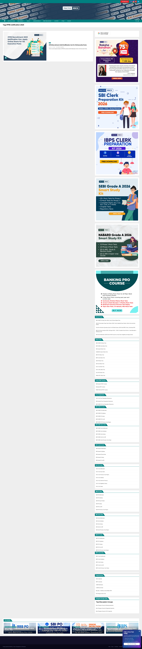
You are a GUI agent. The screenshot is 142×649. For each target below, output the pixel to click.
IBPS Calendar (99, 581)
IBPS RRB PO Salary (100, 416)
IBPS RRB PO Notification (101, 410)
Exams (28, 20)
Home (109, 646)
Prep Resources (47, 20)
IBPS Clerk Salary (99, 562)
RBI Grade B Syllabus (100, 451)
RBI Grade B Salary (100, 457)
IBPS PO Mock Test (100, 354)
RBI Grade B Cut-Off (100, 460)
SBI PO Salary (99, 503)
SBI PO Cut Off (99, 506)
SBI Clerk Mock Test (100, 363)
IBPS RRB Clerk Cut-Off (101, 437)
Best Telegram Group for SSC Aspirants (104, 611)
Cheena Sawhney (60, 47)
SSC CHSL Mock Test (100, 369)
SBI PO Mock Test (99, 360)
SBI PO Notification (100, 494)
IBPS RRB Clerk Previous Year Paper (103, 440)
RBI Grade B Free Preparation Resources (104, 401)
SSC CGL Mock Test (100, 366)
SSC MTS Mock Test (100, 372)
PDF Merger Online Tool (101, 593)
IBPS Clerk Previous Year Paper (102, 568)
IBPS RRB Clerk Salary (101, 434)
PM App (69, 20)
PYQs (63, 20)
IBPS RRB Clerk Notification (101, 428)
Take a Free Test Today (131, 643)
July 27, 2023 (52, 47)
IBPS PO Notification (100, 538)
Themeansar (24, 646)
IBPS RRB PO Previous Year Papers (103, 422)
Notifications (11, 20)
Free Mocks (116, 646)
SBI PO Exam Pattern (100, 500)
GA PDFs (56, 20)
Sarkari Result (37, 20)
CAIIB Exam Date (99, 587)
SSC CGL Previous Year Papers (102, 474)
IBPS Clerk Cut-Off (100, 565)
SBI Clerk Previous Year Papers (102, 529)
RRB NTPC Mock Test (100, 375)
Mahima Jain (50, 631)
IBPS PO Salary (99, 544)
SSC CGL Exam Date (100, 471)
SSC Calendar (99, 578)
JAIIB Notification (99, 584)
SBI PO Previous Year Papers (102, 509)
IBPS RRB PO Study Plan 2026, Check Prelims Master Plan (108, 320)
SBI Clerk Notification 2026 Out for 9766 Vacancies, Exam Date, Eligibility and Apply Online (114, 334)
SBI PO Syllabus (99, 497)
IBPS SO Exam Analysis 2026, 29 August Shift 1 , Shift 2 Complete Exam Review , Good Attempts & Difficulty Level (122, 630)
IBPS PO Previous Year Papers (102, 550)
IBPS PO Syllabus (99, 541)
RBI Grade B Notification (101, 448)
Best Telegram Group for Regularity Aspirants (105, 608)
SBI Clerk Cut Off (99, 526)
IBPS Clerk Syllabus (100, 559)
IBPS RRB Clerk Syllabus (101, 431)
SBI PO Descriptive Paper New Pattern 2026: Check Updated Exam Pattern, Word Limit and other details (54, 630)
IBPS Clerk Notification (100, 556)
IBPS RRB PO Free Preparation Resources (105, 404)
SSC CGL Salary (99, 486)
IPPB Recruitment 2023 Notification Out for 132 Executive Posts (68, 45)
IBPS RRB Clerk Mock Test (101, 346)
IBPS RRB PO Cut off (100, 419)
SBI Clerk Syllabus (100, 521)
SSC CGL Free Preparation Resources (104, 398)
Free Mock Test (125, 1)
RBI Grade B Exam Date (101, 454)
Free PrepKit (20, 20)
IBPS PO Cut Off (99, 547)
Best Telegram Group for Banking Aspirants (104, 605)
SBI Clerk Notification (100, 518)
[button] (136, 20)
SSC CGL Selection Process (102, 480)
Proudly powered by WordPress (8, 646)
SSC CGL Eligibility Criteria (101, 483)
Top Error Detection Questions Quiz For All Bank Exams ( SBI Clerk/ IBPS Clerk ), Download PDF (115, 327)
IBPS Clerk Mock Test (100, 357)
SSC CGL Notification (100, 468)
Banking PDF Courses (100, 386)
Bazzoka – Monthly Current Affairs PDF (104, 590)
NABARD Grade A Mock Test (102, 351)
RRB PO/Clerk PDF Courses (102, 389)
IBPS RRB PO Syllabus (101, 413)
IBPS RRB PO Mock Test (101, 343)
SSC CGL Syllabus (100, 477)
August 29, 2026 (9, 631)
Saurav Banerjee (17, 631)
